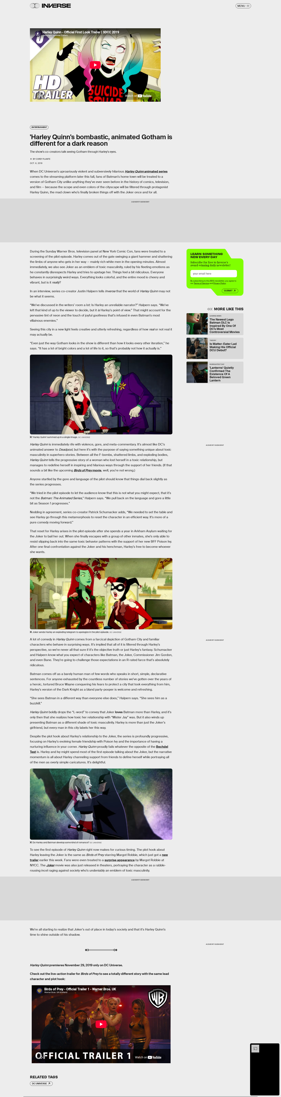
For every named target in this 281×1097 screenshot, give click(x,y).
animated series (146, 171)
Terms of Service (201, 283)
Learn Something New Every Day (206, 255)
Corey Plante (43, 159)
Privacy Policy (219, 283)
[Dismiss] (275, 1046)
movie (87, 470)
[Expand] (253, 1046)
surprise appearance (120, 860)
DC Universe (39, 1083)
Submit (228, 290)
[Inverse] (56, 6)
